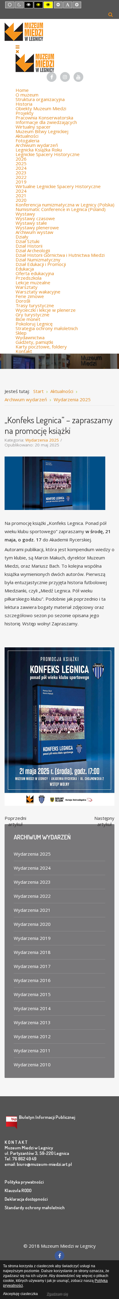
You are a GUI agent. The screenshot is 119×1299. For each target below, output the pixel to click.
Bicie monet (28, 319)
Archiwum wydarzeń (37, 145)
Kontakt (24, 351)
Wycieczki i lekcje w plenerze (46, 310)
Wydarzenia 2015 (32, 994)
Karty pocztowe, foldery (41, 347)
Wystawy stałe (31, 223)
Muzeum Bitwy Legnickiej (42, 131)
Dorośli (23, 301)
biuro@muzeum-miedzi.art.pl (44, 1164)
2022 (21, 177)
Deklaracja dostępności (26, 1199)
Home (22, 90)
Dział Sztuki (27, 241)
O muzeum (27, 95)
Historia (24, 104)
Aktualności (27, 136)
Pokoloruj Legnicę (34, 324)
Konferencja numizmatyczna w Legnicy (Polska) (65, 205)
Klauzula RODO (18, 1190)
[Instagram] (65, 77)
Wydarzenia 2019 (32, 938)
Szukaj (110, 14)
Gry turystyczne (32, 314)
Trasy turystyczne (35, 305)
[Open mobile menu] (18, 47)
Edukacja (25, 269)
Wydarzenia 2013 (32, 1022)
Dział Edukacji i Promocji (41, 264)
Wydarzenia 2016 (32, 980)
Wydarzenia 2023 (32, 882)
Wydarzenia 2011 (32, 1050)
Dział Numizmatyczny (38, 260)
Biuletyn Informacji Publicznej (47, 1117)
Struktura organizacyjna (40, 99)
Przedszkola (28, 278)
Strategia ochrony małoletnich (47, 328)
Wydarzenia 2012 (32, 1036)
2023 (21, 172)
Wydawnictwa (30, 337)
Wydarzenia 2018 (32, 952)
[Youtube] (78, 77)
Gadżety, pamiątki (34, 342)
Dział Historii (29, 246)
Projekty (25, 113)
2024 (21, 168)
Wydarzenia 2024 (32, 868)
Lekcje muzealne (33, 282)
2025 (21, 163)
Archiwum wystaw (34, 232)
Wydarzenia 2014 (32, 1008)
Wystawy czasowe (35, 218)
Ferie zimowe (30, 296)
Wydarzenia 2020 (32, 924)
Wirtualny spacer (33, 127)
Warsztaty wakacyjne (38, 292)
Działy (22, 237)
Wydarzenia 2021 (32, 910)
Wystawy (25, 214)
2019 (21, 182)
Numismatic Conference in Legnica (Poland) (61, 209)
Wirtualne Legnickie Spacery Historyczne (58, 186)
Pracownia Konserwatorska (44, 118)
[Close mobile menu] (17, 51)
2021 (21, 195)
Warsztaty (27, 287)
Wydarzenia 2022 (32, 896)
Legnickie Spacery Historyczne (48, 154)
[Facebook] (51, 77)
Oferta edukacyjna (35, 273)
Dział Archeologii (33, 250)
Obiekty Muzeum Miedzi (41, 108)
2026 (21, 159)
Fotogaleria (27, 140)
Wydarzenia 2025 (42, 440)
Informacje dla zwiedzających (46, 122)
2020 (21, 200)
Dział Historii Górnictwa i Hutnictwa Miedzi (60, 255)
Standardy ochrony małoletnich (35, 1207)
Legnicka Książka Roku (39, 150)
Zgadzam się (57, 1294)
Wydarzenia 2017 (32, 966)
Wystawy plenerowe (37, 227)
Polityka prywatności (24, 1182)
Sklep (21, 333)
